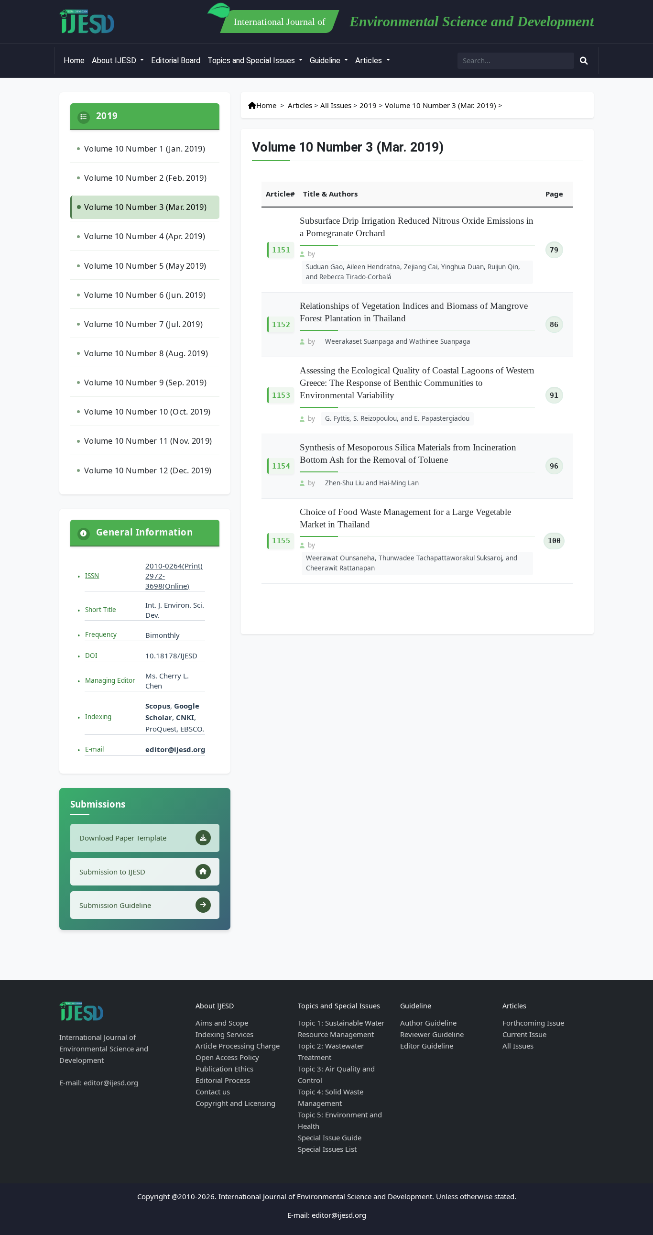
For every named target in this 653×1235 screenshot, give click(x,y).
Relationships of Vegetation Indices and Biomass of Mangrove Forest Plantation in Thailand (414, 312)
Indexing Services (224, 1034)
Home (74, 60)
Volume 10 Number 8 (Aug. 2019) (146, 353)
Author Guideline (428, 1022)
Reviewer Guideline (432, 1034)
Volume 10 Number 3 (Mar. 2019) (145, 206)
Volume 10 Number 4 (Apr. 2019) (144, 235)
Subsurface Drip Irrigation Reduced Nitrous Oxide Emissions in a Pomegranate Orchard (416, 227)
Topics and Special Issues (252, 60)
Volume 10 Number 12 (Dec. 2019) (147, 470)
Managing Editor (110, 680)
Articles (369, 60)
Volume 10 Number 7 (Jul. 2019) (143, 323)
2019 (368, 105)
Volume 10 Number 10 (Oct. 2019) (147, 411)
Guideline (326, 60)
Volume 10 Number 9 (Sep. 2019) (145, 382)
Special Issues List (327, 1149)
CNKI (184, 717)
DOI (91, 655)
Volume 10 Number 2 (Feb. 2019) (145, 177)
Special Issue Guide (329, 1137)
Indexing (98, 716)
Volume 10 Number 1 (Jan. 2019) (144, 148)
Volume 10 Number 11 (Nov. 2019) (148, 440)
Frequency (101, 634)
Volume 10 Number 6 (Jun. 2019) (145, 294)
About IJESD (115, 60)
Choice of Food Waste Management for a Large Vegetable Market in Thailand (405, 518)
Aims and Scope (222, 1022)
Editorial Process (223, 1080)
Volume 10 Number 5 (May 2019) (145, 265)
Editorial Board (175, 60)
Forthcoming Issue (533, 1022)
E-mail (94, 749)
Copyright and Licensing (235, 1103)
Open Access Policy (227, 1057)
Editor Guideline (426, 1045)
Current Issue (524, 1034)
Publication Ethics (224, 1068)
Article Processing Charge (238, 1045)
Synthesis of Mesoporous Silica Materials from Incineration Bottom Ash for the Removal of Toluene (408, 453)
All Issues (335, 105)
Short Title (100, 609)
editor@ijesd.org (175, 749)
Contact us (213, 1091)
